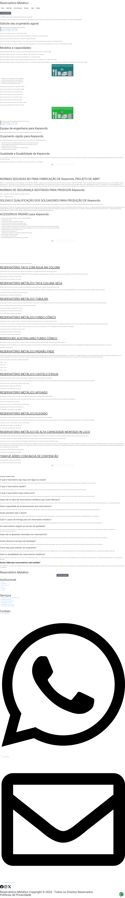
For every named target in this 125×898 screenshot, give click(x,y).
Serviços (26, 8)
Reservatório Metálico (14, 3)
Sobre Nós (9, 8)
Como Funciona (18, 8)
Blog (32, 8)
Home (2, 8)
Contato (38, 8)
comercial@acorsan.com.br (11, 30)
